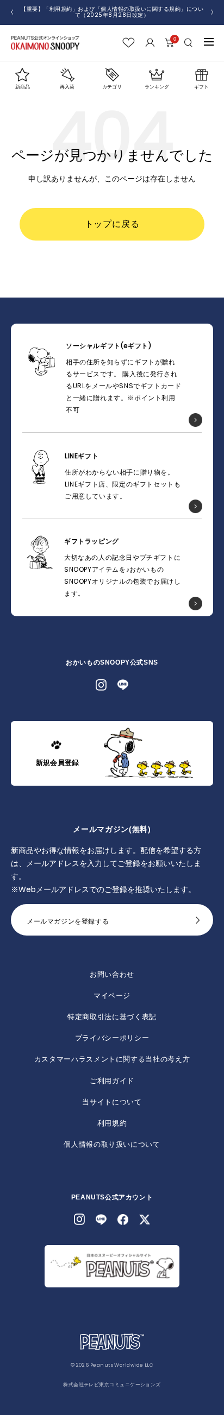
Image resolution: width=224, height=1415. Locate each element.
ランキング (157, 87)
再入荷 (67, 87)
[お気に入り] (128, 42)
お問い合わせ (112, 974)
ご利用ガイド (112, 1081)
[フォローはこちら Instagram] (101, 685)
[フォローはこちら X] (144, 1219)
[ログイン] (149, 42)
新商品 (22, 87)
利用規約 (112, 1123)
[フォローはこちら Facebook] (123, 1219)
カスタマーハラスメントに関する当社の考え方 (112, 1059)
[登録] (198, 923)
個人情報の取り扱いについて (112, 1144)
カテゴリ (112, 87)
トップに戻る (112, 224)
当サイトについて (111, 1102)
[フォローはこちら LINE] (123, 685)
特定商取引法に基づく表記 (112, 1017)
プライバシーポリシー (112, 1038)
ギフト (201, 87)
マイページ (112, 995)
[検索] (189, 42)
